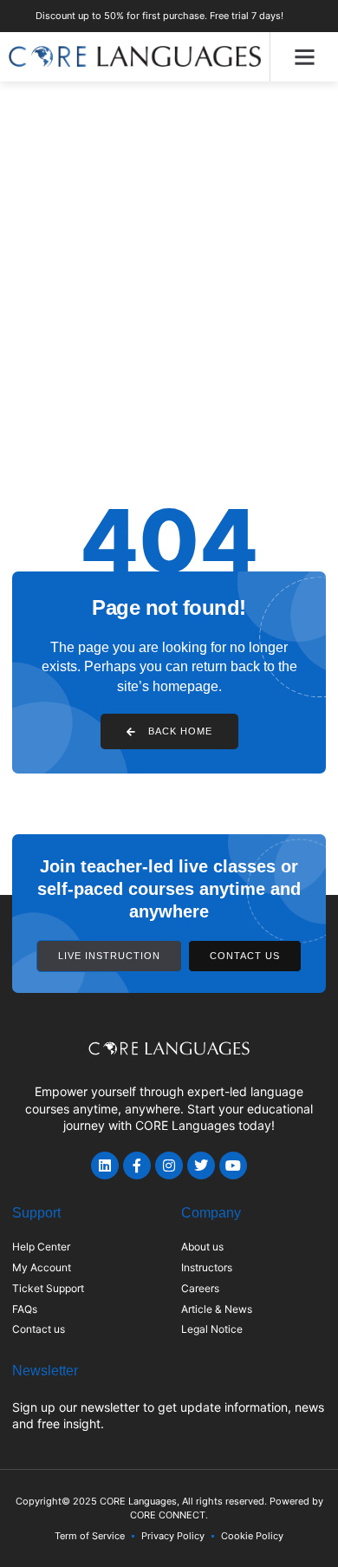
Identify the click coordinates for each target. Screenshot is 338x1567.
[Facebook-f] (137, 1165)
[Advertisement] (169, 259)
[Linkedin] (105, 1165)
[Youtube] (233, 1165)
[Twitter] (201, 1165)
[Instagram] (169, 1165)
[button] (304, 57)
